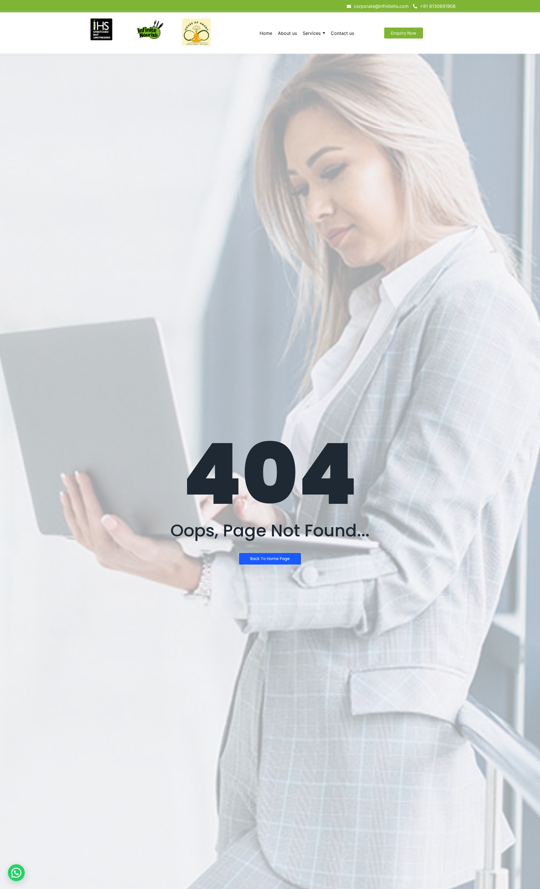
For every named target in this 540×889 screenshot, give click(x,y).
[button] (16, 872)
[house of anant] (196, 32)
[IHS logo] (101, 29)
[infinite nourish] (150, 29)
